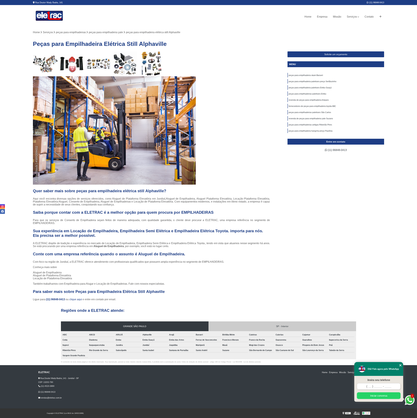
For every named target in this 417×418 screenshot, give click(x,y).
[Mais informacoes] (380, 16)
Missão (337, 16)
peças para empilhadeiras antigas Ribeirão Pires (310, 125)
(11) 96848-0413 (376, 2)
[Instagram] (2, 206)
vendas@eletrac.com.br (51, 398)
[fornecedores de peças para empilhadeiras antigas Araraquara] (151, 63)
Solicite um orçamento (335, 54)
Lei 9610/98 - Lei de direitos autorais (247, 362)
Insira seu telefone (378, 380)
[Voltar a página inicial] (49, 17)
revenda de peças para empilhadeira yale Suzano (311, 118)
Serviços (352, 16)
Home (307, 16)
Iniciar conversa (378, 395)
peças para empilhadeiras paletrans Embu (307, 94)
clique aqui (75, 299)
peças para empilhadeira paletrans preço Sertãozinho (312, 81)
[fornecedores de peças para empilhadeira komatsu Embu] (45, 63)
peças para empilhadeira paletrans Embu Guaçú (310, 88)
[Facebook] (2, 211)
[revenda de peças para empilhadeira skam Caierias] (71, 63)
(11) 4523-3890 (47, 386)
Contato (369, 16)
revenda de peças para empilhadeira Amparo (309, 100)
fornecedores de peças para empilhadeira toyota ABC (312, 106)
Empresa (322, 16)
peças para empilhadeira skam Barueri (306, 75)
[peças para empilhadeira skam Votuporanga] (98, 63)
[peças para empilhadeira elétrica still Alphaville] (124, 63)
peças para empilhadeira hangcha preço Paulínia (311, 131)
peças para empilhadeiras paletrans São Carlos (310, 112)
